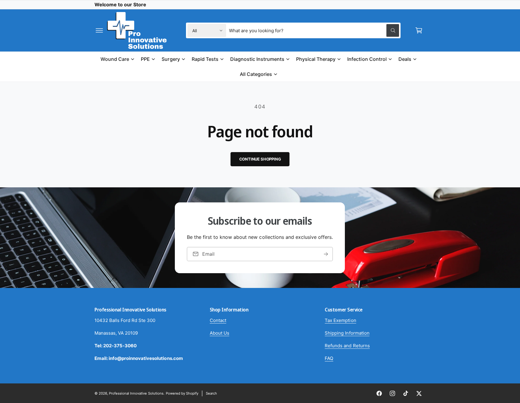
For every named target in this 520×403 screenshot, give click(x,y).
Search (211, 393)
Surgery (171, 59)
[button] (99, 30)
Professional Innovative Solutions (136, 393)
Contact (218, 320)
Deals (404, 59)
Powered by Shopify (182, 393)
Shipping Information (347, 333)
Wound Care (115, 59)
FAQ (329, 358)
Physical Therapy (316, 59)
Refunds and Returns (347, 345)
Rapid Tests (205, 59)
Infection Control (366, 59)
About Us (219, 333)
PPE (145, 59)
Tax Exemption (340, 320)
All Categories (256, 74)
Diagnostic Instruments (257, 59)
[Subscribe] (326, 254)
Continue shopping (260, 159)
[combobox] (314, 30)
